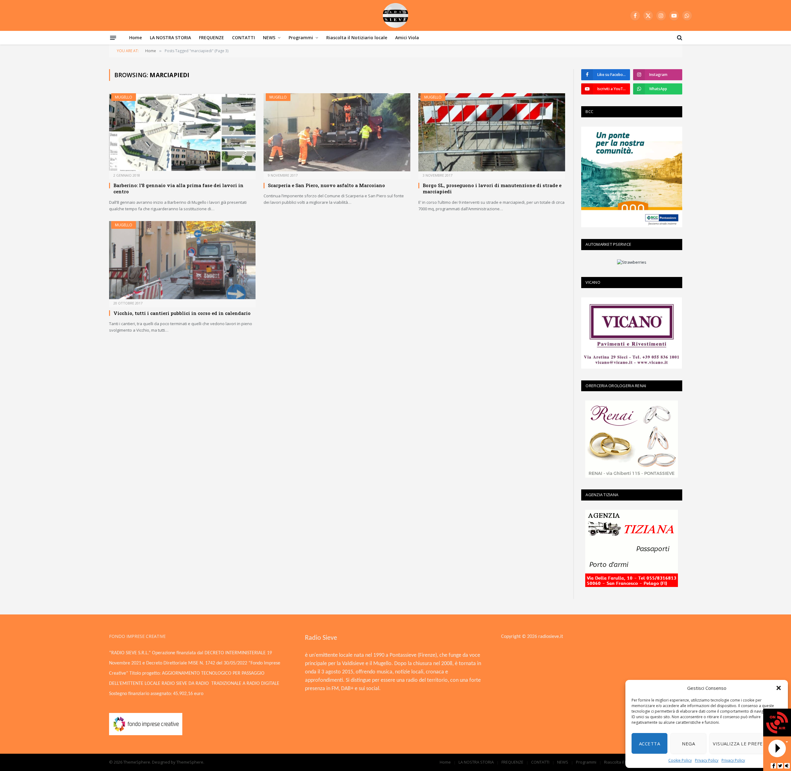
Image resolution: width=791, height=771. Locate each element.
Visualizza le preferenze (745, 743)
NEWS (269, 37)
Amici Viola (407, 37)
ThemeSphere (189, 762)
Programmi (301, 37)
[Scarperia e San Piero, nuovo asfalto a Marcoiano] (337, 132)
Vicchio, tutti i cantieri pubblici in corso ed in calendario (182, 313)
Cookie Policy (680, 760)
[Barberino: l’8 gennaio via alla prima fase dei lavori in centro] (182, 132)
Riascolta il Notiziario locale (356, 37)
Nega (688, 743)
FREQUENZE (211, 37)
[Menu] (113, 38)
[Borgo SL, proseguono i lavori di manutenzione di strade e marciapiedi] (491, 132)
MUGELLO (123, 97)
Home (135, 37)
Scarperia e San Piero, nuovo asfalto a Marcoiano (326, 185)
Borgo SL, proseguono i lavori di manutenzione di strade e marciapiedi (492, 188)
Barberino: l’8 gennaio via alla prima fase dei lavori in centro (178, 188)
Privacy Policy (706, 760)
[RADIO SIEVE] (395, 15)
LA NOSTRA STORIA (170, 37)
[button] (779, 688)
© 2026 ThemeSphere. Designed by (142, 762)
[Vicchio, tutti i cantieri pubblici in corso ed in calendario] (182, 260)
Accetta (649, 743)
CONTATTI (243, 37)
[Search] (679, 37)
